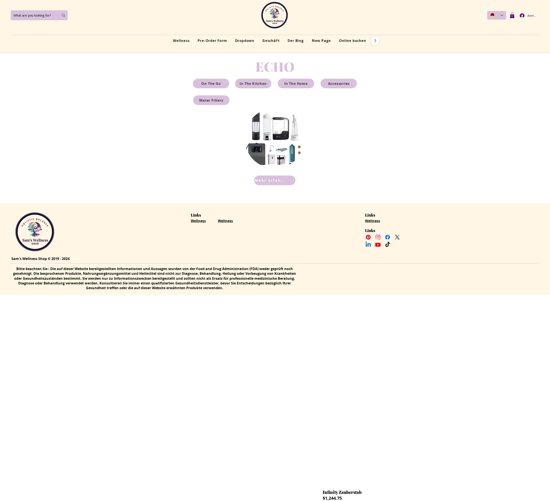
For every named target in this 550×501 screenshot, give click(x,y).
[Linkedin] (368, 244)
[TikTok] (387, 244)
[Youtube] (378, 244)
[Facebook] (387, 237)
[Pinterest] (368, 237)
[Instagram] (378, 237)
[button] (512, 15)
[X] (397, 237)
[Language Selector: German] (496, 15)
